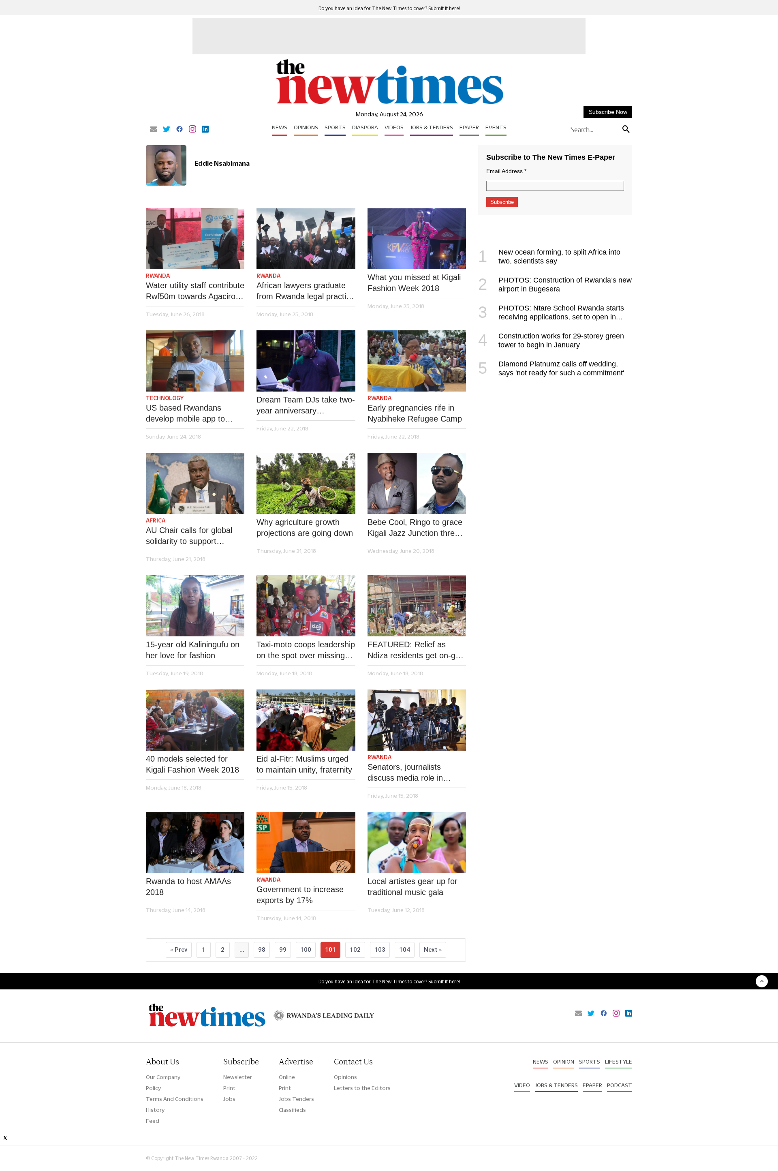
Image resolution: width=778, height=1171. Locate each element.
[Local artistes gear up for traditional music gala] (417, 842)
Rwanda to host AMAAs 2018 (188, 887)
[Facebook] (179, 130)
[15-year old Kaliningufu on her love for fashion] (195, 605)
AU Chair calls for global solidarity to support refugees (189, 536)
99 (282, 949)
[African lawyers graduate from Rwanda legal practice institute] (305, 239)
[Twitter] (166, 130)
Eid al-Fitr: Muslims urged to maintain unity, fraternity (304, 764)
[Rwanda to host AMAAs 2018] (195, 842)
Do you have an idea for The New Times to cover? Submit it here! (389, 8)
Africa (155, 520)
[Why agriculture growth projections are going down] (305, 483)
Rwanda (158, 275)
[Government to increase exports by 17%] (305, 842)
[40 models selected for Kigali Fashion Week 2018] (195, 720)
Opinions (306, 127)
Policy (153, 1088)
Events (496, 127)
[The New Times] (389, 104)
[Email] (153, 130)
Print (229, 1088)
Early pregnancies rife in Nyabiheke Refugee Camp (415, 413)
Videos (394, 127)
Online (287, 1077)
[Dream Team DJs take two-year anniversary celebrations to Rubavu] (305, 361)
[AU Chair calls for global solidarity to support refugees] (195, 483)
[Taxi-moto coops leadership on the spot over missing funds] (305, 605)
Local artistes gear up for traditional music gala (412, 887)
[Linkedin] (205, 130)
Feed (152, 1120)
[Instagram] (192, 130)
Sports (335, 127)
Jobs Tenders (296, 1099)
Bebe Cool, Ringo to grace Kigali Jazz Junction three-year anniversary (415, 528)
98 (261, 949)
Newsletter (237, 1077)
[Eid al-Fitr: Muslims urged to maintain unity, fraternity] (305, 720)
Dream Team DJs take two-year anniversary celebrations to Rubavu (305, 405)
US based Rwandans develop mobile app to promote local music (185, 413)
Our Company (163, 1077)
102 (355, 949)
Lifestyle (618, 1061)
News (279, 127)
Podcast (619, 1085)
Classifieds (292, 1110)
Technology (165, 398)
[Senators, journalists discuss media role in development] (417, 720)
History (155, 1110)
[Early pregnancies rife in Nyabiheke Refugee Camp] (417, 361)
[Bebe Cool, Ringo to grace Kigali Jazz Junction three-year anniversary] (417, 483)
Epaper (469, 127)
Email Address (506, 171)
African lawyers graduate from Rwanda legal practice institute (305, 291)
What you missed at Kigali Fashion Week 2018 (414, 283)
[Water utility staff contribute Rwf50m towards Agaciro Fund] (195, 239)
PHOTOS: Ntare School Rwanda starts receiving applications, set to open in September (551, 317)
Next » (433, 949)
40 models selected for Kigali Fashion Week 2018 (192, 764)
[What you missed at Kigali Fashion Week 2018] (417, 239)
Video (522, 1085)
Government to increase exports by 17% (300, 895)
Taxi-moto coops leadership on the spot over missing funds (305, 650)
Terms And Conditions (174, 1099)
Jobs (229, 1099)
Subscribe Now (608, 112)
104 (404, 949)
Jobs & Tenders (431, 127)
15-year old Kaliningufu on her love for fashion (192, 650)
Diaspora (365, 127)
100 (305, 949)
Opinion (563, 1061)
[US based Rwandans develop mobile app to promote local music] (195, 361)
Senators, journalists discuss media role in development (405, 773)
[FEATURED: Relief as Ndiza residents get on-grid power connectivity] (417, 605)
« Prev (178, 949)
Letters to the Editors (362, 1088)
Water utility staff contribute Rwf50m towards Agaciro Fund (195, 291)
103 (379, 949)
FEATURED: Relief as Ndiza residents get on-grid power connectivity (416, 650)
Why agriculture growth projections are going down (304, 527)
